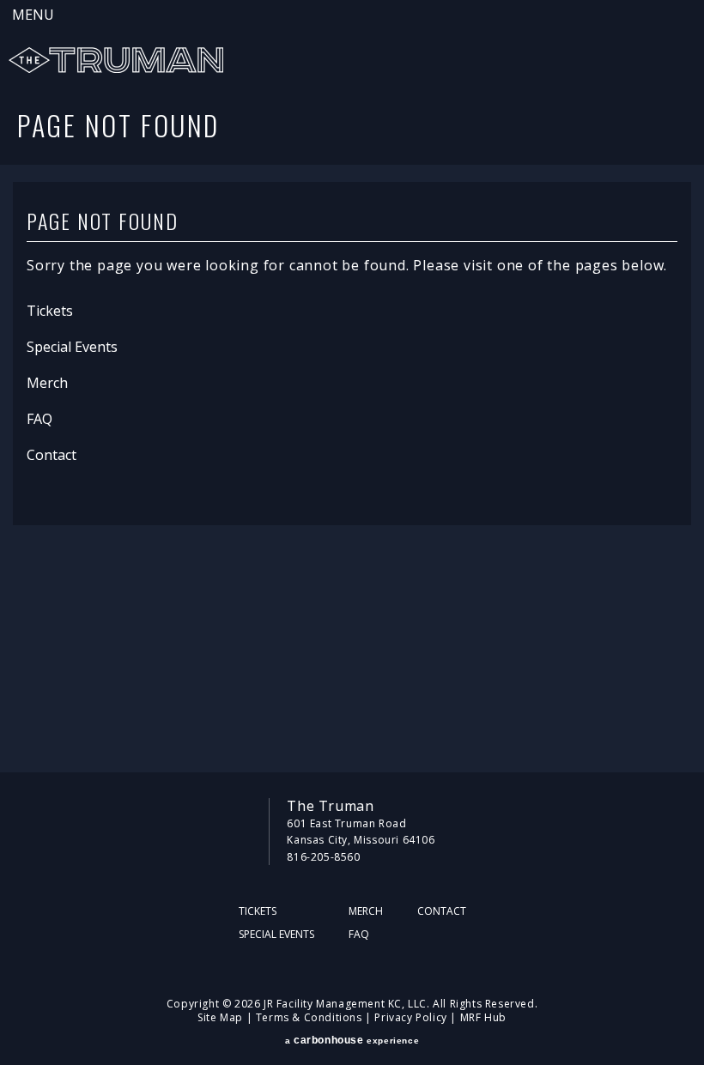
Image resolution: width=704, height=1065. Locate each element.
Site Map (220, 1017)
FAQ (39, 418)
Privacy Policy (410, 1017)
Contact (51, 454)
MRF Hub (483, 1017)
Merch (47, 382)
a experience (352, 1040)
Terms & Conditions (309, 1017)
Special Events (72, 346)
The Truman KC (116, 60)
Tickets (50, 310)
